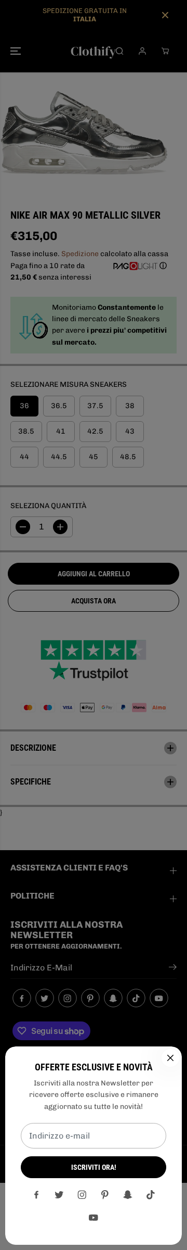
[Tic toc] (150, 1194)
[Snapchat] (127, 1194)
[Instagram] (82, 1194)
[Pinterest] (105, 1194)
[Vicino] (170, 1057)
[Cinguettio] (59, 1194)
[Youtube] (93, 1217)
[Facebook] (36, 1194)
